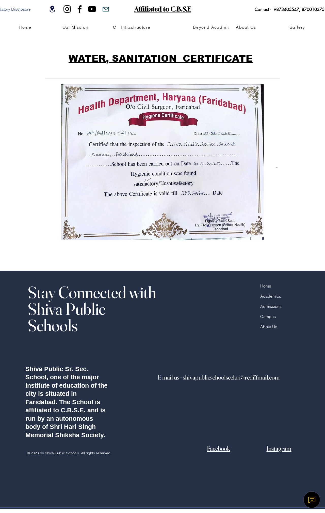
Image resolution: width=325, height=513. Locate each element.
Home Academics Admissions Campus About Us (271, 306)
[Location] (52, 9)
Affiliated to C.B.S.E (162, 9)
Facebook (218, 448)
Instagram (278, 448)
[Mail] (105, 9)
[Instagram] (67, 9)
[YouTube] (92, 9)
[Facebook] (80, 9)
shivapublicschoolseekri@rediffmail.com (231, 377)
